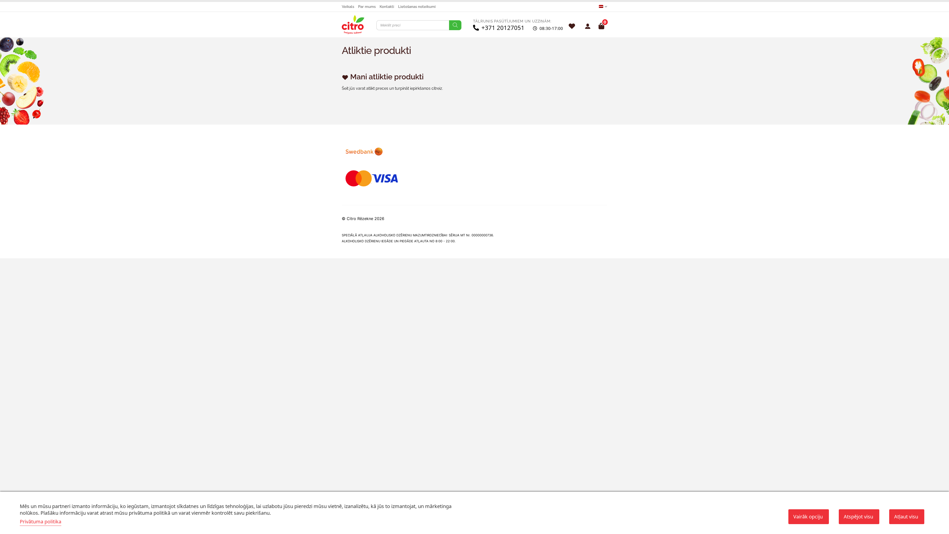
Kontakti (387, 6)
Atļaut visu (906, 516)
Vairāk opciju (808, 516)
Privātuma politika (40, 521)
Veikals (348, 6)
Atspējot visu (858, 516)
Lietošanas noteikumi (417, 6)
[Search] (455, 25)
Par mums (367, 6)
